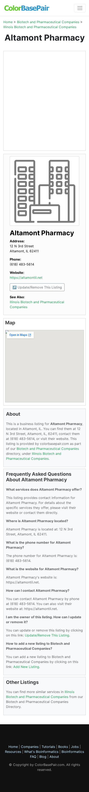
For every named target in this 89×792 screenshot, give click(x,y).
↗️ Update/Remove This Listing (37, 287)
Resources (13, 752)
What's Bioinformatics (41, 752)
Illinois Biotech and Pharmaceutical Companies (39, 27)
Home (8, 22)
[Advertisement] (44, 100)
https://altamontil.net (26, 277)
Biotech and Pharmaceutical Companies (48, 22)
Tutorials (48, 747)
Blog (42, 757)
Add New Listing (26, 667)
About (54, 757)
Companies (29, 747)
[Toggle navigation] (80, 8)
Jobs (75, 747)
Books (63, 747)
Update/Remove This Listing (47, 635)
